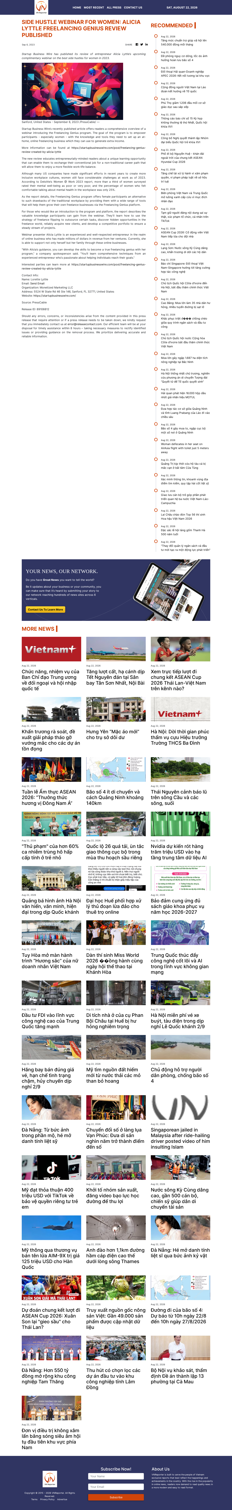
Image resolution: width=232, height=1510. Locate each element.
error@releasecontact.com (85, 324)
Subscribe (116, 1497)
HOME (77, 7)
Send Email (37, 283)
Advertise (62, 1499)
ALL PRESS (114, 7)
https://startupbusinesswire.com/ (54, 295)
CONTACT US (133, 7)
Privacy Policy (47, 1499)
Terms (34, 1499)
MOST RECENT (94, 7)
